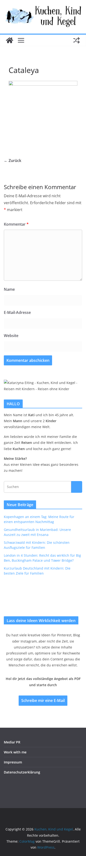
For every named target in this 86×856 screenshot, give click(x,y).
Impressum (13, 762)
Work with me (15, 752)
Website (11, 335)
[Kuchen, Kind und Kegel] (9, 40)
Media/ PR (12, 742)
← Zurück (12, 160)
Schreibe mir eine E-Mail (43, 700)
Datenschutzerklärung (22, 772)
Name (9, 289)
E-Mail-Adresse (17, 312)
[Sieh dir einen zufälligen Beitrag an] (76, 40)
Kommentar (16, 224)
